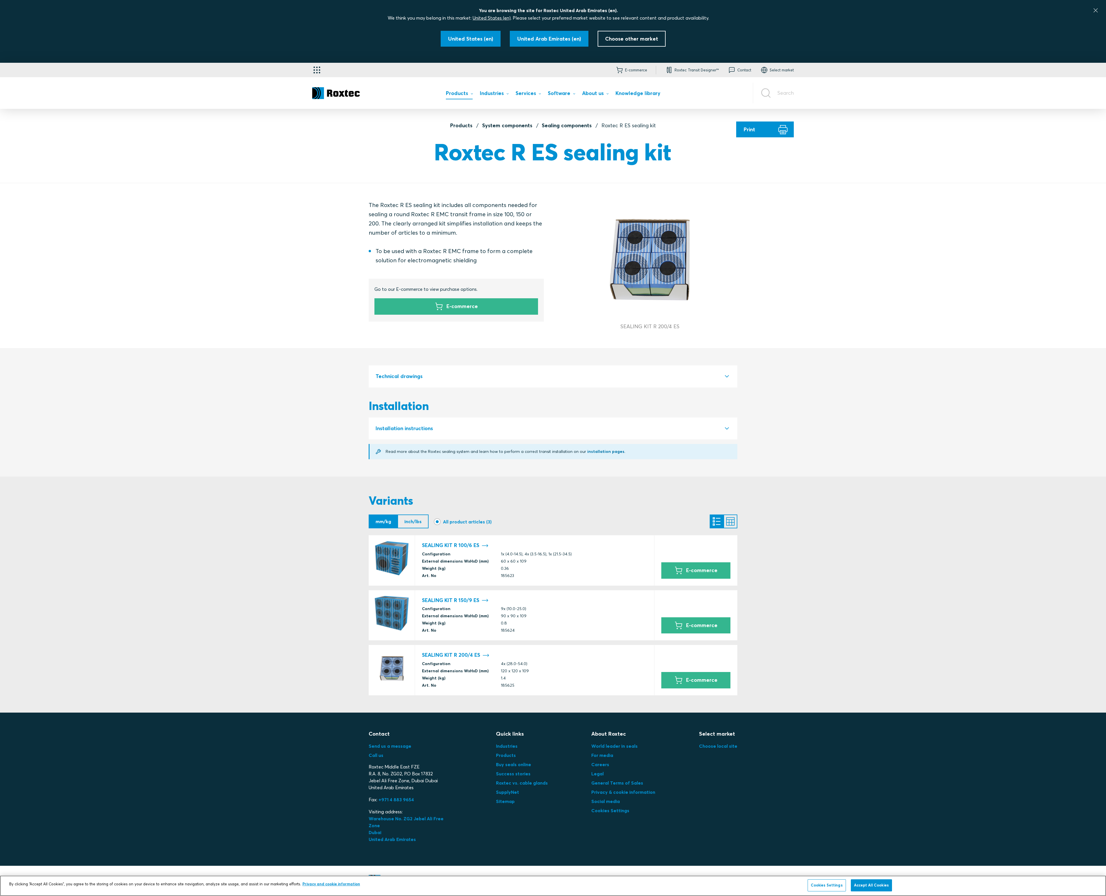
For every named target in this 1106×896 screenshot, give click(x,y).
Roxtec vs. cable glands (522, 783)
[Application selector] (316, 70)
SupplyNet (507, 792)
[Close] (1095, 10)
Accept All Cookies (871, 885)
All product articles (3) (467, 522)
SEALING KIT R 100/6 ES (450, 545)
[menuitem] (459, 94)
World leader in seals (614, 746)
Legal (597, 774)
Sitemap (505, 801)
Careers (600, 764)
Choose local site (718, 746)
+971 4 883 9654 (396, 799)
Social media (605, 801)
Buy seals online (513, 764)
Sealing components (567, 125)
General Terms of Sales (617, 783)
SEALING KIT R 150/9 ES (450, 600)
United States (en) (492, 18)
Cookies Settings (610, 810)
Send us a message (390, 746)
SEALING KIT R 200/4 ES (451, 655)
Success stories (513, 774)
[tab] (553, 376)
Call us (376, 755)
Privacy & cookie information (623, 792)
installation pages (605, 451)
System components (507, 125)
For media (602, 755)
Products (461, 125)
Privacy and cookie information (331, 884)
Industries (507, 746)
